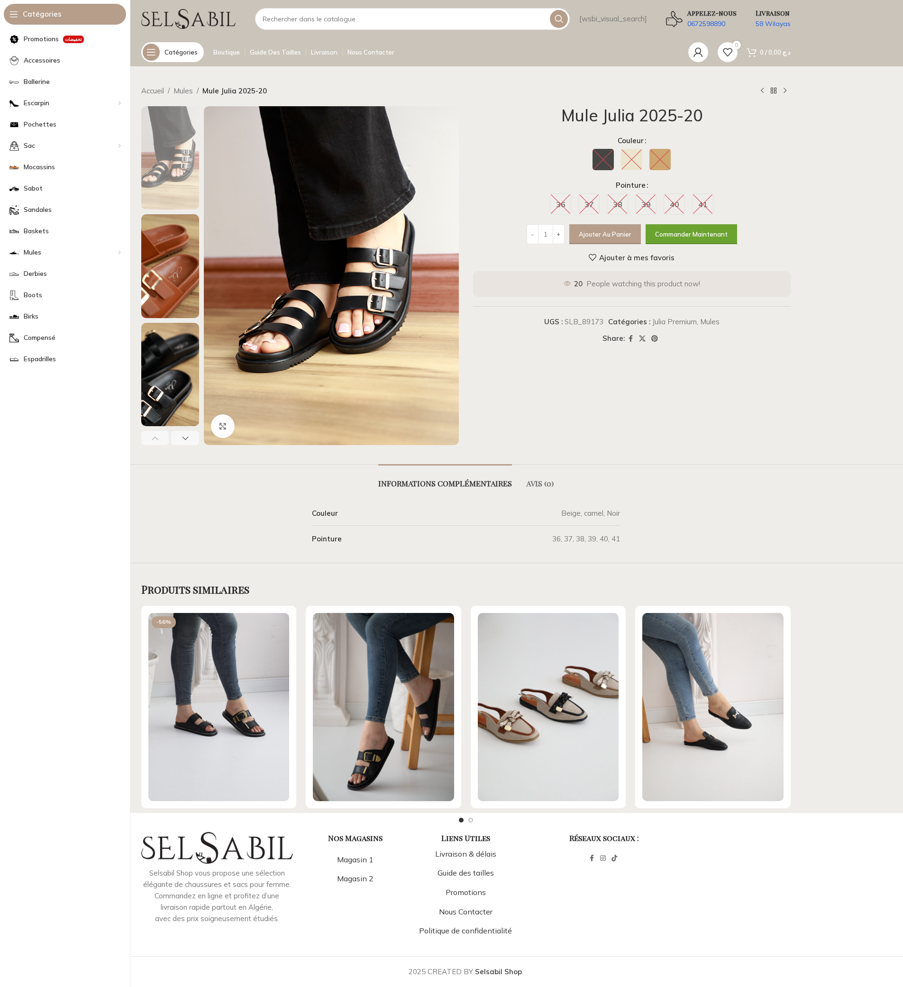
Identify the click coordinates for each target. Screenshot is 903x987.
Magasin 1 (355, 859)
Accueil (152, 90)
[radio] (603, 159)
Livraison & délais (465, 854)
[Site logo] (188, 18)
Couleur (631, 140)
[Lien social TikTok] (614, 858)
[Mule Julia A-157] (383, 707)
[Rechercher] (559, 19)
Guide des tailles (466, 872)
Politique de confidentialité (465, 930)
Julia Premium (674, 321)
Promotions (466, 892)
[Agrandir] (223, 426)
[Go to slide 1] (461, 820)
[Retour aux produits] (773, 91)
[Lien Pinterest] (654, 338)
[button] (155, 438)
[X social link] (642, 338)
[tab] (445, 478)
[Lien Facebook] (630, 338)
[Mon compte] (698, 52)
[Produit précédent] (762, 91)
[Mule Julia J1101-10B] (548, 707)
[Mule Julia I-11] (713, 707)
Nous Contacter (466, 911)
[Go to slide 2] (470, 820)
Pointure (631, 185)
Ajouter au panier (605, 234)
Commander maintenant (691, 234)
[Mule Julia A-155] (219, 707)
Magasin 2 (355, 878)
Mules (183, 90)
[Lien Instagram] (603, 858)
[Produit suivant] (785, 91)
